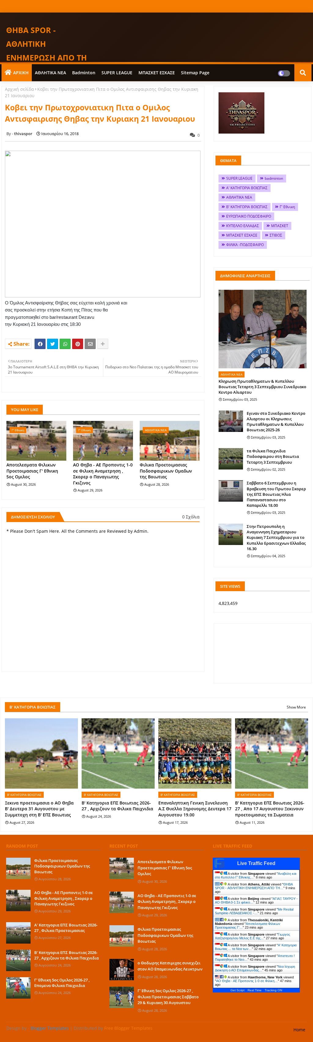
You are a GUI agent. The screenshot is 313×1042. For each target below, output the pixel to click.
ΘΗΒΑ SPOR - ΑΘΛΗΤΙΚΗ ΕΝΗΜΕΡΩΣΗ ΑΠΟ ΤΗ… (254, 886)
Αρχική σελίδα (19, 89)
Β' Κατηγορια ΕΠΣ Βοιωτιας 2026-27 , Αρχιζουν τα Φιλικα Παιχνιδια (117, 806)
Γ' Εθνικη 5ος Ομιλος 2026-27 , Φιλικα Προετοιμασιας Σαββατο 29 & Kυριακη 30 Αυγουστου (168, 996)
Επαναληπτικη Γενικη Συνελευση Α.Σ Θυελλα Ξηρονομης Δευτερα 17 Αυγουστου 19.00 (194, 809)
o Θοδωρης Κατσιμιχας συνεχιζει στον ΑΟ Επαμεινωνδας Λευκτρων (170, 966)
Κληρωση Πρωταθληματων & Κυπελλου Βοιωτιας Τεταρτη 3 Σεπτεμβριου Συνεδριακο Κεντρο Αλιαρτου (262, 386)
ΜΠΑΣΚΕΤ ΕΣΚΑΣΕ (156, 72)
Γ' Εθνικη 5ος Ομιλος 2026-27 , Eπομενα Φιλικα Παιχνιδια (62, 982)
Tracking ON (273, 990)
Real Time (255, 990)
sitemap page (195, 72)
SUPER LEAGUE (116, 72)
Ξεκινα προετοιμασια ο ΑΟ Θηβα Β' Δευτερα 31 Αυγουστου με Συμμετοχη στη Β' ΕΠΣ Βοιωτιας (39, 809)
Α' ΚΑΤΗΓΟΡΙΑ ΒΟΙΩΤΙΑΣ (246, 187)
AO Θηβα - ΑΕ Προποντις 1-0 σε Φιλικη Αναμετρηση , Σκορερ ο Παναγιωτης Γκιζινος (103, 474)
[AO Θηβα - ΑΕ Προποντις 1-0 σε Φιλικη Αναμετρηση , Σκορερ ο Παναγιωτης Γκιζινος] (18, 900)
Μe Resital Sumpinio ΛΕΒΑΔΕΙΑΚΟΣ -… (254, 911)
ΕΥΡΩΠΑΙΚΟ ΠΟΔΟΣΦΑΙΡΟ (248, 216)
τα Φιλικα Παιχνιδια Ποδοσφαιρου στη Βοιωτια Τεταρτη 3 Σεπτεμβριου (273, 456)
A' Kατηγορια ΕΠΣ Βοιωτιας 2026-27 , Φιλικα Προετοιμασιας (66, 927)
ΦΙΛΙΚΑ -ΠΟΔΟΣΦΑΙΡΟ (245, 244)
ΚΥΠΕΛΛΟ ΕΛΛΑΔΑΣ (242, 225)
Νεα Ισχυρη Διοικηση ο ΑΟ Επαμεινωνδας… (255, 968)
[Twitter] (52, 344)
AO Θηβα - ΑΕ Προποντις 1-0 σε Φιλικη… (247, 981)
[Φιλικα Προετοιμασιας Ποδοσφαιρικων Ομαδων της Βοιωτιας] (18, 868)
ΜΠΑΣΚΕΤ (279, 225)
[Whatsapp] (65, 344)
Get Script (237, 990)
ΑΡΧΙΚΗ (21, 72)
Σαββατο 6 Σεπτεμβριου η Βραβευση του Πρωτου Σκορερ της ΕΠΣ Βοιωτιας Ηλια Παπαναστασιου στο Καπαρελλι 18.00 (276, 494)
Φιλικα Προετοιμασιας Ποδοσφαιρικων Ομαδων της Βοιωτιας (166, 471)
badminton (83, 72)
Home (299, 1030)
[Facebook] (40, 344)
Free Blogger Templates (128, 1028)
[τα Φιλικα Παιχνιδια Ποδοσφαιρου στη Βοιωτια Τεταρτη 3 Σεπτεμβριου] (231, 458)
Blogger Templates (50, 1028)
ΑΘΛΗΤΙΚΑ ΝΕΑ (50, 72)
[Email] (90, 344)
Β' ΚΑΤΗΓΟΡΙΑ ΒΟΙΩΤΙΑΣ (246, 206)
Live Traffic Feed (256, 863)
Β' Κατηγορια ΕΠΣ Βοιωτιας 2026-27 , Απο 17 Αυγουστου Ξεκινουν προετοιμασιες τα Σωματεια (269, 809)
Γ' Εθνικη (287, 206)
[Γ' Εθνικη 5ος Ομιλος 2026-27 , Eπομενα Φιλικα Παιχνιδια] (18, 988)
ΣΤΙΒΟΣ (276, 235)
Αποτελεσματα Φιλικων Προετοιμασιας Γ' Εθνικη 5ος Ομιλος (32, 471)
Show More (296, 707)
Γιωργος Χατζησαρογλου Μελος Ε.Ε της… (252, 936)
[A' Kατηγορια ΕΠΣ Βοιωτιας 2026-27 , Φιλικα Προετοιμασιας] (18, 933)
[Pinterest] (77, 344)
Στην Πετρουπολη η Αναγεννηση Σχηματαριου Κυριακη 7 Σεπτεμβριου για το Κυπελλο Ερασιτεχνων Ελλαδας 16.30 (276, 537)
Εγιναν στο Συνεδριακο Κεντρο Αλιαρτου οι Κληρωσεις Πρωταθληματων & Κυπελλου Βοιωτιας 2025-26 (276, 422)
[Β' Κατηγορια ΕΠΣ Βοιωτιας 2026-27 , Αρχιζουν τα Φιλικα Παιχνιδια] (18, 960)
